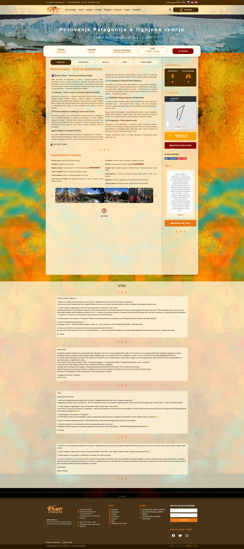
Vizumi (98, 9)
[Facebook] (173, 535)
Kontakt (136, 9)
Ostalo (117, 9)
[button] (170, 9)
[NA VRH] (104, 210)
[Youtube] (180, 535)
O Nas (127, 9)
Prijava (107, 9)
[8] (172, 76)
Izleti (81, 9)
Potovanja (70, 9)
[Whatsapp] (187, 535)
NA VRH (104, 215)
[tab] (61, 62)
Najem (89, 9)
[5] (188, 76)
